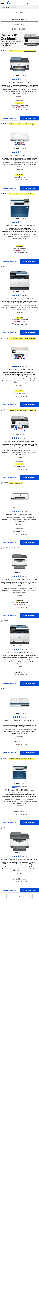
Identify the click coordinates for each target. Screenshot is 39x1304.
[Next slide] (26, 64)
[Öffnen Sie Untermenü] (3, 3)
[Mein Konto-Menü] (31, 3)
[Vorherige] (14, 896)
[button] (23, 51)
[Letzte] (30, 896)
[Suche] (26, 3)
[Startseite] (8, 3)
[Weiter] (25, 896)
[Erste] (8, 896)
